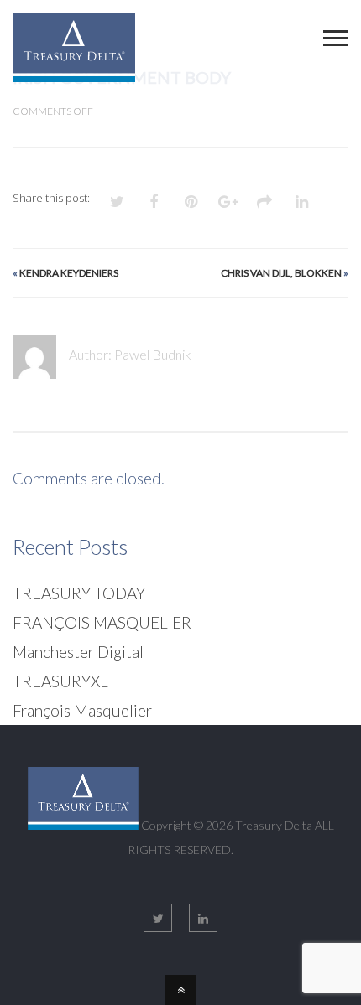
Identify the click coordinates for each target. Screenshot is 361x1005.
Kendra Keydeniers (68, 273)
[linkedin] (203, 918)
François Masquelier (82, 710)
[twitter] (158, 918)
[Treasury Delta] (74, 70)
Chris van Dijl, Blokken (281, 273)
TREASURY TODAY (79, 593)
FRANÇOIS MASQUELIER (102, 622)
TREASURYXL (60, 681)
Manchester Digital (78, 651)
